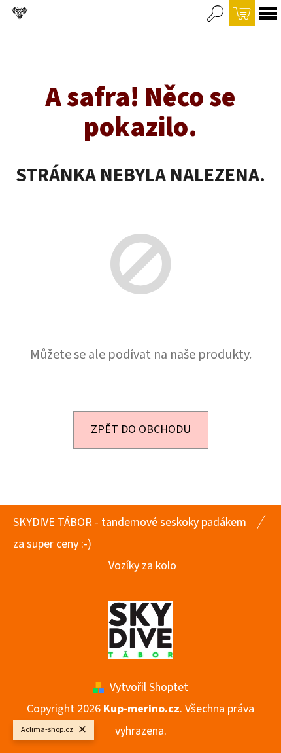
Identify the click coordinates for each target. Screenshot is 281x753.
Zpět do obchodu (141, 429)
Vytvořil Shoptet (149, 687)
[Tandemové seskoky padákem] (140, 629)
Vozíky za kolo (142, 565)
